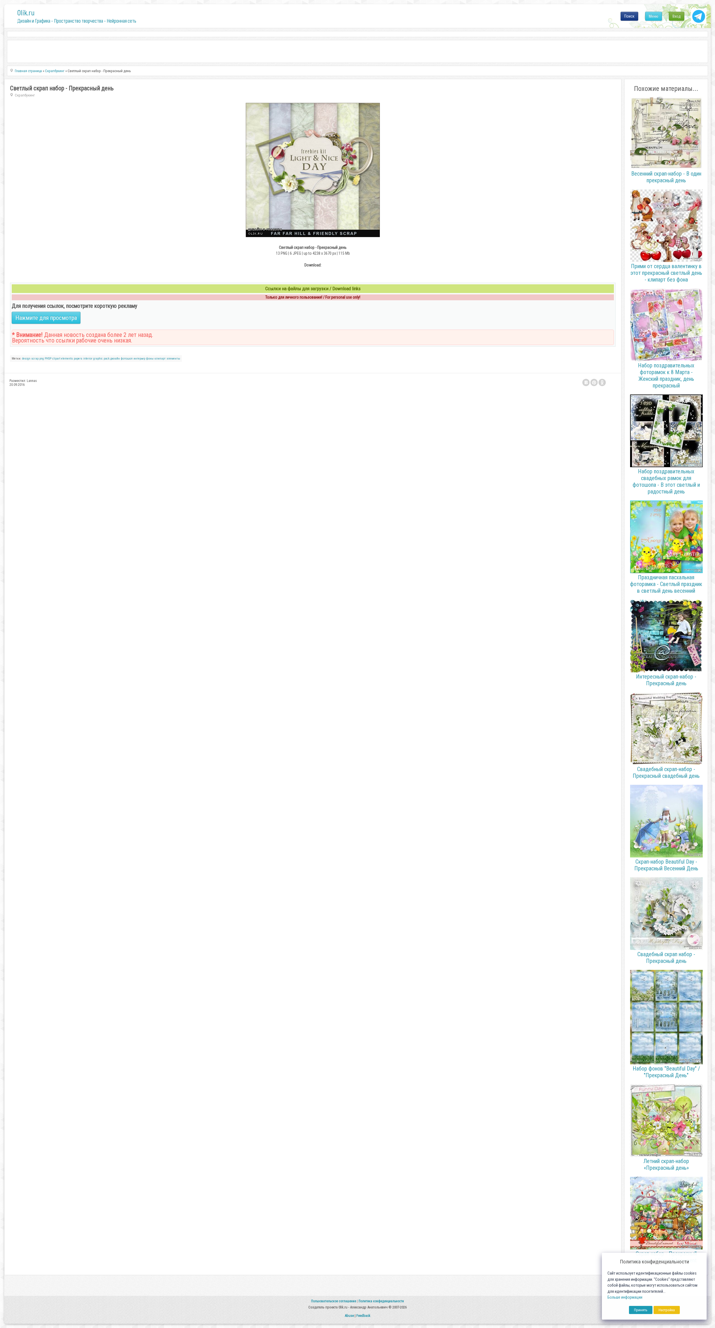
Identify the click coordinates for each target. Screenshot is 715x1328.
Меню (653, 16)
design (26, 358)
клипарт (160, 358)
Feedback (363, 1315)
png (41, 358)
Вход (677, 16)
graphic (98, 358)
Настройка (667, 1310)
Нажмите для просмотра (46, 317)
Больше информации (624, 1297)
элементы (173, 358)
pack (106, 358)
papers (78, 358)
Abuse (349, 1315)
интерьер (139, 358)
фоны (150, 358)
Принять (640, 1310)
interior (87, 358)
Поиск (629, 16)
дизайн (115, 358)
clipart (56, 358)
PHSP (48, 358)
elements (67, 358)
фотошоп (127, 358)
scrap (35, 358)
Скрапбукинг (25, 95)
